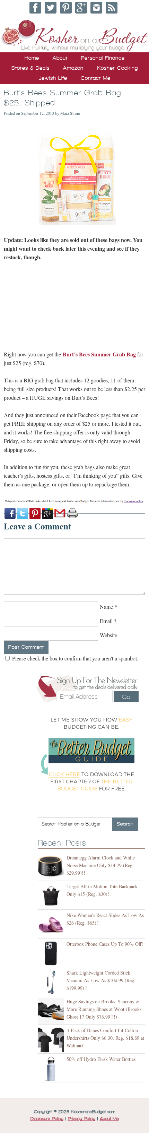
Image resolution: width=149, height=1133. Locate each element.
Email (106, 620)
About (60, 58)
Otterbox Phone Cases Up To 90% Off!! (106, 944)
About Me (109, 1118)
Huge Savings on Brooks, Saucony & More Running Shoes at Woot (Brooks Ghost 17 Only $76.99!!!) (104, 1009)
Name (106, 606)
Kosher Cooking (117, 68)
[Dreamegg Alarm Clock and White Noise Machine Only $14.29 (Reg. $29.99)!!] (52, 867)
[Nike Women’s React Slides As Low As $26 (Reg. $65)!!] (52, 924)
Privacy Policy (81, 1118)
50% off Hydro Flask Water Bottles (101, 1059)
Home (32, 58)
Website (108, 635)
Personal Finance (103, 58)
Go (126, 696)
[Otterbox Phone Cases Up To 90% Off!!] (52, 953)
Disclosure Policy (46, 1118)
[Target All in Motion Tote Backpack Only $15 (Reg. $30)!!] (52, 896)
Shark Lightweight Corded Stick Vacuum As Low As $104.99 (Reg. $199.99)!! (101, 980)
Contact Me (96, 78)
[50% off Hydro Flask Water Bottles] (52, 1068)
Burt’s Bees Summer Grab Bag (99, 354)
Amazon (73, 68)
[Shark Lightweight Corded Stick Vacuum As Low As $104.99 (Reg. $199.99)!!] (52, 982)
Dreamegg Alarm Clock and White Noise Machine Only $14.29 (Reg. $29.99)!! (101, 865)
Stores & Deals (30, 68)
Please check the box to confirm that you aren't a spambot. (74, 658)
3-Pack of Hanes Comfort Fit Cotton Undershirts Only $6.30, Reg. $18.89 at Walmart (105, 1038)
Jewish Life (53, 78)
